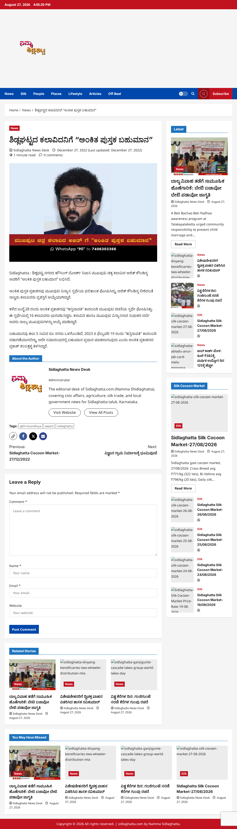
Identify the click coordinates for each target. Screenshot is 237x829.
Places (56, 94)
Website (15, 605)
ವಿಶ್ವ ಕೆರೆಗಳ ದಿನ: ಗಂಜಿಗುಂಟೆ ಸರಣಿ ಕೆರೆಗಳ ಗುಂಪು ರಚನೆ (182, 295)
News (9, 94)
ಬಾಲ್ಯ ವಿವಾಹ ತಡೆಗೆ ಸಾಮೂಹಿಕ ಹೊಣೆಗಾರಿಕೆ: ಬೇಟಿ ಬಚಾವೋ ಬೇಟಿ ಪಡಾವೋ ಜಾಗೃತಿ (30, 702)
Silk (23, 94)
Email (15, 585)
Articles (95, 94)
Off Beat (114, 94)
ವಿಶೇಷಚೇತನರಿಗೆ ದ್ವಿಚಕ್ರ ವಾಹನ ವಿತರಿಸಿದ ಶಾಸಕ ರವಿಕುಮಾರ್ (182, 265)
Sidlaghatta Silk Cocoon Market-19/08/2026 (182, 600)
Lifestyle (75, 94)
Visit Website (64, 412)
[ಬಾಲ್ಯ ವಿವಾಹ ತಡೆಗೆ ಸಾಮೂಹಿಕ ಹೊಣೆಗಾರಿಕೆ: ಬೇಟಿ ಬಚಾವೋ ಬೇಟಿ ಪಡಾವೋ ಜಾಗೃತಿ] (32, 674)
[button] (192, 93)
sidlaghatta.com (130, 824)
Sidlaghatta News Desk (31, 150)
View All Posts (101, 412)
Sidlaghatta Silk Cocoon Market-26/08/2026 (182, 509)
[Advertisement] (165, 48)
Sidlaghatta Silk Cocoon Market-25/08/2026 (182, 539)
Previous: (34, 452)
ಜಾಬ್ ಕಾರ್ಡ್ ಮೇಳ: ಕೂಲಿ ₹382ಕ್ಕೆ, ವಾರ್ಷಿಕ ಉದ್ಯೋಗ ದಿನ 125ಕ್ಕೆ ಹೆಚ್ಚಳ (182, 355)
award (49, 426)
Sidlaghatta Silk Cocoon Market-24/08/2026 (182, 570)
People (38, 94)
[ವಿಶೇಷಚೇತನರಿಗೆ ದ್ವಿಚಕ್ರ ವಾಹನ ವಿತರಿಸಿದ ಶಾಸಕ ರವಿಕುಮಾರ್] (83, 674)
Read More (185, 245)
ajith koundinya (30, 426)
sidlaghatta (65, 426)
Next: (131, 449)
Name (15, 566)
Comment (18, 501)
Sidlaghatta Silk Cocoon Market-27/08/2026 (182, 325)
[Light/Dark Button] (183, 93)
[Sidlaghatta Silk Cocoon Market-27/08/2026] (199, 413)
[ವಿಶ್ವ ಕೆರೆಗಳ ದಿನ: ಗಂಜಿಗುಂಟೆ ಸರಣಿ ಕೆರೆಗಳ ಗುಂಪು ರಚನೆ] (134, 674)
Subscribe (221, 94)
